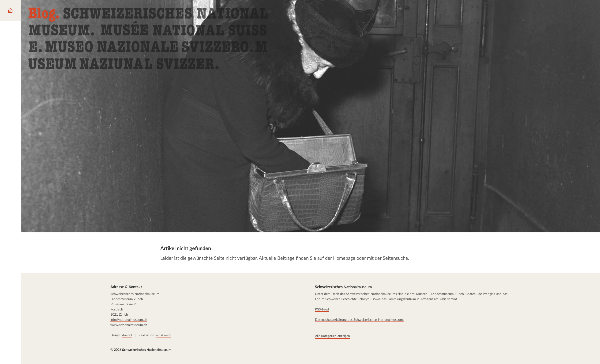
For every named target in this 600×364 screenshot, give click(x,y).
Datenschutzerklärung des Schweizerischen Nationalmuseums (359, 319)
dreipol (127, 335)
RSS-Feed (322, 309)
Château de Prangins (480, 294)
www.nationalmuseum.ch (128, 325)
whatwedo (163, 335)
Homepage (344, 258)
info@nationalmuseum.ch (128, 319)
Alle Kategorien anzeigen (332, 336)
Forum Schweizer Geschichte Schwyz (342, 299)
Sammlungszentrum (401, 299)
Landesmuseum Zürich (447, 294)
